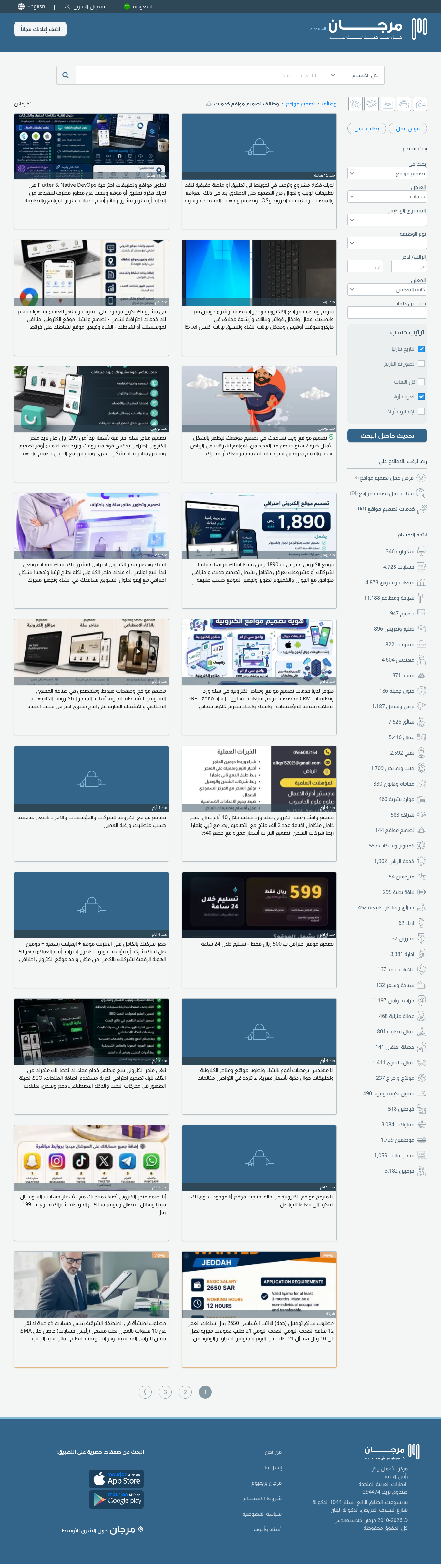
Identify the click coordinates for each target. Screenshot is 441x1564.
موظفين (397, 1139)
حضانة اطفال (394, 1046)
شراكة (402, 814)
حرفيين (399, 1170)
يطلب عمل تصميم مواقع (382, 493)
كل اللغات (404, 381)
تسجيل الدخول (89, 6)
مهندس (398, 659)
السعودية (143, 6)
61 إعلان (23, 103)
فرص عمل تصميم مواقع (384, 477)
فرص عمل (408, 128)
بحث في (417, 163)
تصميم (402, 613)
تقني (402, 752)
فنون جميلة (396, 690)
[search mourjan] (66, 75)
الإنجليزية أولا (401, 411)
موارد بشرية (396, 799)
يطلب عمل (366, 128)
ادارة (402, 953)
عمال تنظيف (395, 1031)
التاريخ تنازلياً (403, 349)
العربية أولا (404, 396)
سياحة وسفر (395, 984)
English (36, 6)
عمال (401, 737)
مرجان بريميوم (266, 1482)
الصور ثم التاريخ (399, 363)
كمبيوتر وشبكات (391, 845)
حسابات (398, 566)
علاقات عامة (395, 969)
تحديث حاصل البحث (387, 435)
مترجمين (401, 876)
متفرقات (399, 644)
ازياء (406, 923)
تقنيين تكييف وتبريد (388, 1093)
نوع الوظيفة (413, 233)
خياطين (401, 1108)
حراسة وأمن (394, 1000)
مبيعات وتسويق (389, 582)
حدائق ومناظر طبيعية (386, 907)
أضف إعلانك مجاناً (40, 29)
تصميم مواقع (394, 830)
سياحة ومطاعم (389, 597)
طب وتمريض (392, 768)
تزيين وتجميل (393, 706)
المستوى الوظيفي (406, 210)
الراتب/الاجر (414, 256)
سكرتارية (400, 551)
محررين (403, 938)
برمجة (403, 675)
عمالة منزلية (396, 1015)
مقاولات (397, 1124)
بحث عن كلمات (409, 303)
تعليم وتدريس (394, 628)
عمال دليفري (393, 1062)
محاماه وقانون (394, 783)
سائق (401, 721)
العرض (418, 187)
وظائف (329, 103)
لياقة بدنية (398, 892)
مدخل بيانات (394, 1155)
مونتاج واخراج (395, 1077)
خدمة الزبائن (394, 861)
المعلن (418, 280)
